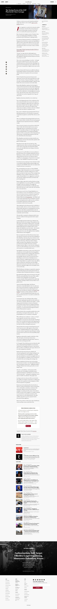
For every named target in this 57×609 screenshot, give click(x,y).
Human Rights (28, 499)
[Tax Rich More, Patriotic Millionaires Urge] (19, 457)
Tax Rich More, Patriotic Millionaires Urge (31, 455)
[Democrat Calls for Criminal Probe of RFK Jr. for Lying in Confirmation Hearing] (19, 467)
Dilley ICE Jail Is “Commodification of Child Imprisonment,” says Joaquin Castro (31, 480)
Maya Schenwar (26, 451)
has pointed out (29, 197)
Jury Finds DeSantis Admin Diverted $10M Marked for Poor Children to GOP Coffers (45, 39)
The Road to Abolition (16, 590)
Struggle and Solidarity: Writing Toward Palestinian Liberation (17, 581)
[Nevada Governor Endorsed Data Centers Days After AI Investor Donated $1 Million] (19, 488)
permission (34, 431)
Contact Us (25, 600)
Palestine (24, 3)
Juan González (30, 483)
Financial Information (26, 591)
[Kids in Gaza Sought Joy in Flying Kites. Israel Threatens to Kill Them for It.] (19, 518)
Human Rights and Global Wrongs (17, 587)
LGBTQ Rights (7, 590)
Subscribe (25, 587)
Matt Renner (30, 451)
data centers (34, 3)
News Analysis (8, 7)
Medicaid (39, 3)
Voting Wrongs (17, 595)
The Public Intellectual (16, 592)
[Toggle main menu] (55, 1)
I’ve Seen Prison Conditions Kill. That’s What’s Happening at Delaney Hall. (45, 55)
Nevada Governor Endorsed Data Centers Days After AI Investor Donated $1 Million (31, 487)
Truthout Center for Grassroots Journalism (26, 597)
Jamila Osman (25, 527)
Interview (25, 478)
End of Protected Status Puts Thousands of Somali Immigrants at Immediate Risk (45, 28)
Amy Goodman (26, 483)
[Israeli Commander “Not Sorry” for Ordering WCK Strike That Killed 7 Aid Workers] (19, 502)
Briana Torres (25, 534)
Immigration (19, 3)
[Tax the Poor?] (19, 450)
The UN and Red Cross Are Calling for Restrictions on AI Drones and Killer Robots (45, 50)
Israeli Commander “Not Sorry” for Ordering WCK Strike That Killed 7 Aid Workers (31, 502)
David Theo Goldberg (10, 14)
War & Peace (30, 515)
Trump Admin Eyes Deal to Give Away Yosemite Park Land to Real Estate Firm (31, 473)
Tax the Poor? (26, 447)
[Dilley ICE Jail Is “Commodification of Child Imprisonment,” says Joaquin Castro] (19, 481)
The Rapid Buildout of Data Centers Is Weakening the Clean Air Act (31, 494)
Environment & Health (29, 471)
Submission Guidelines (25, 589)
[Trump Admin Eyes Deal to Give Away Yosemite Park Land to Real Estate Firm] (19, 474)
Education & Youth (8, 583)
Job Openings (26, 599)
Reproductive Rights (31, 529)
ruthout (14, 14)
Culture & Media (7, 580)
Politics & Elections (29, 464)
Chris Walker (25, 476)
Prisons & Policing (8, 593)
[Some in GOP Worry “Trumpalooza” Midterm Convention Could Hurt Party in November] (19, 510)
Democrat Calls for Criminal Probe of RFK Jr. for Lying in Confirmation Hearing (31, 466)
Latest (2, 1)
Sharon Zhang (25, 469)
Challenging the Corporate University (17, 597)
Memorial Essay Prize (26, 594)
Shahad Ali (25, 520)
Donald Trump (29, 3)
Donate (52, 1)
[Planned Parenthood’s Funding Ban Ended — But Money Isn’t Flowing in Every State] (19, 532)
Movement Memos (17, 594)
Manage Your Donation (25, 584)
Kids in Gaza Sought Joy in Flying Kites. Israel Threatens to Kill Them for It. (45, 33)
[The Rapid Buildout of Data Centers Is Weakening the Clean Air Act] (19, 495)
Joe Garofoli (25, 459)
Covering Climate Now (17, 600)
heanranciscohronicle (31, 459)
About (6, 1)
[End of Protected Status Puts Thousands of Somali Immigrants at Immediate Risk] (19, 525)
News (24, 454)
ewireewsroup (30, 534)
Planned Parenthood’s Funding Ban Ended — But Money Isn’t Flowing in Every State (31, 531)
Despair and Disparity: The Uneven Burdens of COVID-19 (17, 585)
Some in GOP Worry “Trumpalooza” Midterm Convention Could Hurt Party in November (45, 45)
